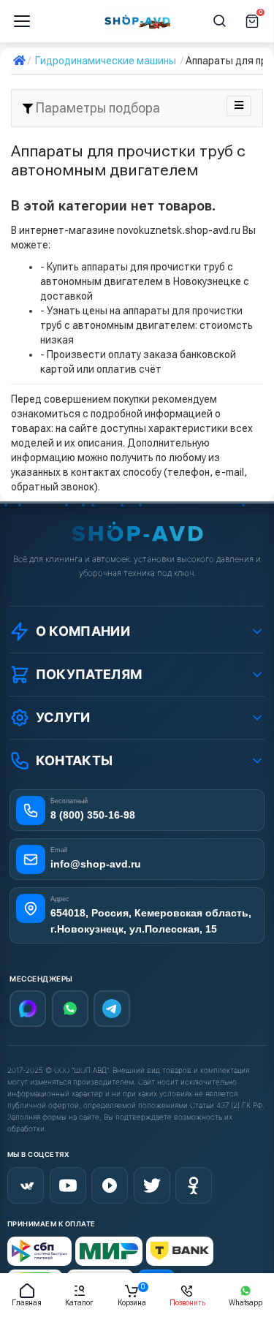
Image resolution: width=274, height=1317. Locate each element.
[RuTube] (109, 1185)
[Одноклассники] (193, 1185)
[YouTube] (68, 1185)
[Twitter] (152, 1185)
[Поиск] (220, 21)
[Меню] (22, 21)
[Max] (27, 1008)
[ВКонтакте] (25, 1185)
